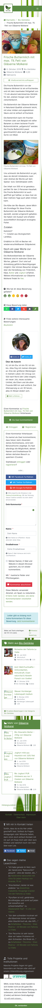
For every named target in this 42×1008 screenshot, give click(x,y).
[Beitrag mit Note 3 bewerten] (13, 296)
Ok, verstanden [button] (21, 1005)
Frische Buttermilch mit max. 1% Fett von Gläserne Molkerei (19, 60)
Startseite (10, 20)
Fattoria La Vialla (23, 660)
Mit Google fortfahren (22, 488)
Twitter (22, 851)
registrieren (11, 464)
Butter (11, 273)
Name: (9, 529)
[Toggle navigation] (37, 8)
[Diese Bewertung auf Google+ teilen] (24, 309)
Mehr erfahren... (15, 396)
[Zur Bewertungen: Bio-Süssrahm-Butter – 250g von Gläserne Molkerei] (8, 735)
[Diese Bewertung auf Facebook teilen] (12, 309)
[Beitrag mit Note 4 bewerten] (17, 296)
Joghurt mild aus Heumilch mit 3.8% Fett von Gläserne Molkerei (24, 755)
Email (32, 851)
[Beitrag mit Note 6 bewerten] (25, 296)
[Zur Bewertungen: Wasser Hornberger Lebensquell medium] (8, 694)
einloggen (21, 462)
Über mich (21, 817)
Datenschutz (19, 814)
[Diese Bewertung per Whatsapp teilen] (7, 309)
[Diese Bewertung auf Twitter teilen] (18, 309)
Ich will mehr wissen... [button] (13, 998)
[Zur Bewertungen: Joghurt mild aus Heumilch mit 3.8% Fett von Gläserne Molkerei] (8, 756)
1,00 (18, 704)
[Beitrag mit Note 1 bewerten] (5, 296)
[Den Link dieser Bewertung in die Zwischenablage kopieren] (35, 309)
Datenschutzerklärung (13, 495)
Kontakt (8, 814)
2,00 (28, 72)
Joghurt (22, 273)
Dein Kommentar (13, 504)
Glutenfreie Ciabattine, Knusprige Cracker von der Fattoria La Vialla (21, 891)
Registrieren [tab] (30, 427)
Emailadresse (12, 544)
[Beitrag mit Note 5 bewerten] (21, 296)
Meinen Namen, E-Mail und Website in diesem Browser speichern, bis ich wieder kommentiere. (20, 565)
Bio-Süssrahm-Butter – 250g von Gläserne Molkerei (24, 735)
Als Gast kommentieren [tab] (22, 420)
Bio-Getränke (24, 20)
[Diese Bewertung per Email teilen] (30, 309)
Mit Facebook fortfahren (22, 477)
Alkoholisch (21, 657)
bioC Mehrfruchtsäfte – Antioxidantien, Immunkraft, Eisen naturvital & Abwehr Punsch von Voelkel (24, 673)
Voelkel (31, 684)
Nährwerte (11, 75)
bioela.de (15, 357)
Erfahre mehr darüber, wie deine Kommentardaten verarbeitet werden (20, 599)
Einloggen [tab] (13, 427)
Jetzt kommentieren (26, 621)
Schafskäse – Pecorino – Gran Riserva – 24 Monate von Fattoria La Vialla (23, 927)
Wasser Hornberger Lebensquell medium (23, 692)
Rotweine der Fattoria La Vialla (25, 650)
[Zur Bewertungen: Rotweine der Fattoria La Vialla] (8, 652)
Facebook (11, 851)
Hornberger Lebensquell (25, 701)
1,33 (33, 660)
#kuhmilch (8, 325)
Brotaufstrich (21, 743)
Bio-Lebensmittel (23, 764)
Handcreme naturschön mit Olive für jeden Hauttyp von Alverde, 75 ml (21, 878)
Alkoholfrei (21, 699)
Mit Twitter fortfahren (22, 482)
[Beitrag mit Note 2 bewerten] (9, 296)
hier (22, 278)
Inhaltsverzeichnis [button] (22, 80)
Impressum (31, 814)
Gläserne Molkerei (14, 72)
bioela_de (28, 357)
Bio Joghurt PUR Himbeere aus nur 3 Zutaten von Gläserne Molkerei (23, 777)
